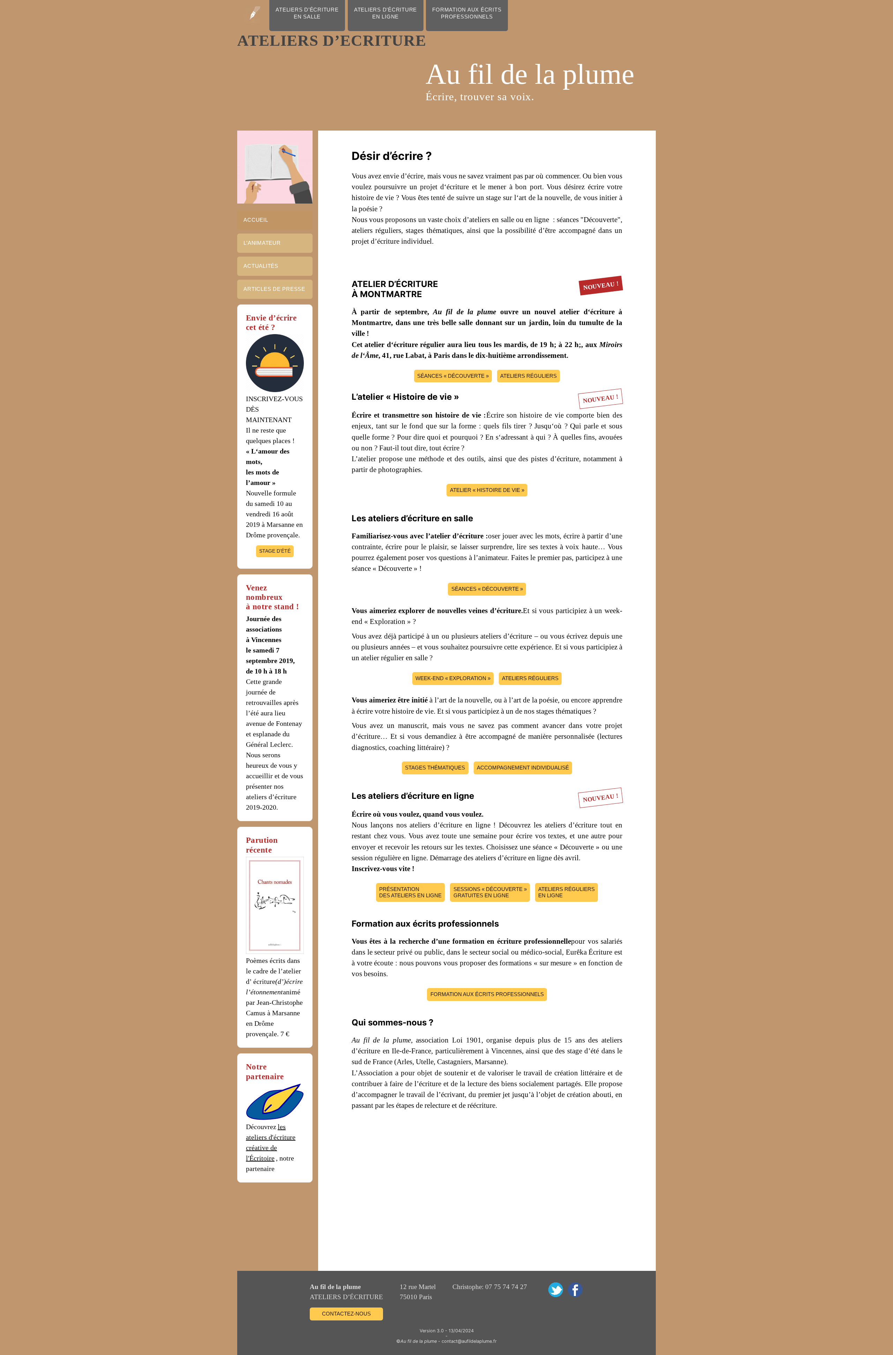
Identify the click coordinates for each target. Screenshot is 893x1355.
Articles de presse (274, 289)
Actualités (260, 266)
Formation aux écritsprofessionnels (466, 13)
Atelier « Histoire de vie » (487, 490)
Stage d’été (275, 551)
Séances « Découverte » (487, 589)
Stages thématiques (435, 768)
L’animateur (261, 243)
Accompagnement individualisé (523, 768)
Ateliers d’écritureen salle (307, 13)
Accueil (255, 220)
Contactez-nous (346, 1314)
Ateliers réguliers (528, 376)
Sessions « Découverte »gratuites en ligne (490, 892)
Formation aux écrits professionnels (487, 994)
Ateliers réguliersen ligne (566, 892)
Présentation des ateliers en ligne (410, 892)
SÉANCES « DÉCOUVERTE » (453, 376)
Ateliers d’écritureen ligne (385, 13)
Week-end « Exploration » (452, 678)
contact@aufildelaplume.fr (469, 1341)
